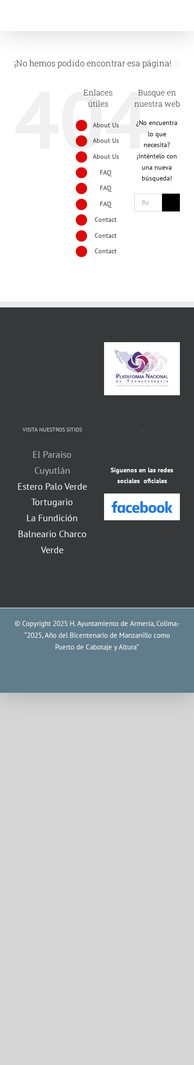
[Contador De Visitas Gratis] (142, 452)
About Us (106, 125)
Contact (106, 219)
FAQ (106, 172)
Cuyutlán (52, 470)
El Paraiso (52, 454)
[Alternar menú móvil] (176, 17)
